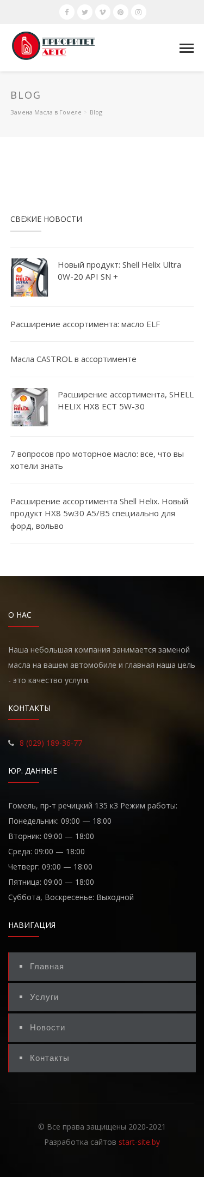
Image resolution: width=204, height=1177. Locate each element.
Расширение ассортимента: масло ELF (85, 323)
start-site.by (139, 1142)
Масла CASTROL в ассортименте (73, 358)
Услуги (44, 997)
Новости (47, 1027)
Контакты (50, 1058)
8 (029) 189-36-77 (51, 743)
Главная (47, 966)
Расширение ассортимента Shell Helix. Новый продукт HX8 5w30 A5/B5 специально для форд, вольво (99, 513)
